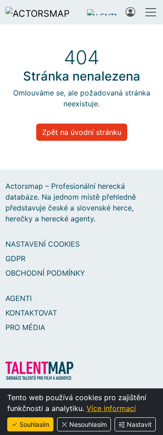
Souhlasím (34, 424)
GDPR (15, 258)
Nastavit (139, 424)
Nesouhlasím (88, 424)
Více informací (111, 408)
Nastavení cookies (42, 244)
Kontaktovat (31, 312)
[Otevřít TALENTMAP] (101, 12)
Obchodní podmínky (45, 272)
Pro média (25, 327)
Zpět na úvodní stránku (81, 132)
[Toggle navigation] (151, 12)
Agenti (18, 298)
